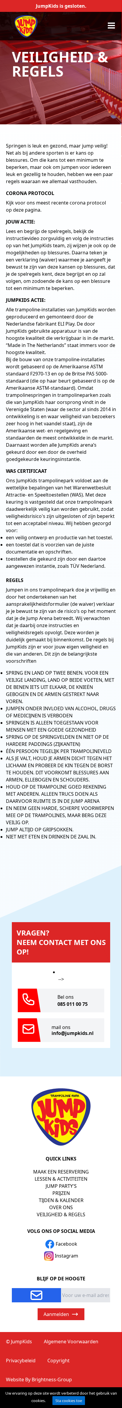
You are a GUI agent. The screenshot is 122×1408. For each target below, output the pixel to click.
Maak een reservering (61, 1171)
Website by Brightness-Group (39, 1379)
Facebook (65, 1244)
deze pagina (26, 210)
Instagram (66, 1255)
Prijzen (61, 1193)
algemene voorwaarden (71, 1341)
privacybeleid (21, 1360)
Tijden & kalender (61, 1200)
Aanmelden (56, 1314)
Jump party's (61, 1186)
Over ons (61, 1207)
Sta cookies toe (68, 1400)
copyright (58, 1360)
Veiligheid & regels (61, 1214)
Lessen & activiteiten (61, 1179)
